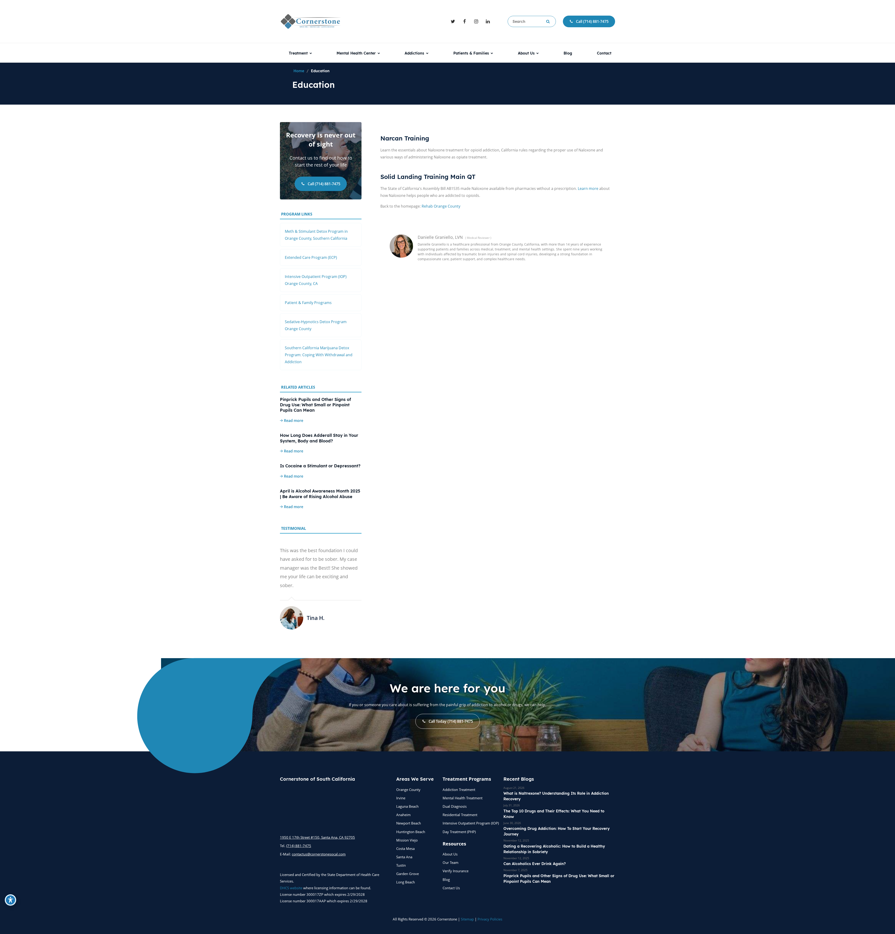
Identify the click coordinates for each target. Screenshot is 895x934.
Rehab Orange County (441, 206)
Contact (604, 53)
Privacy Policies (490, 919)
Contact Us (451, 888)
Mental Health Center (356, 53)
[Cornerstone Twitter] (453, 21)
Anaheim (403, 814)
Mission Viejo (407, 840)
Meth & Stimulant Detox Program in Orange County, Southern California (316, 235)
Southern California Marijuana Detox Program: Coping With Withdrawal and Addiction (318, 354)
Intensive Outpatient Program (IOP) (471, 823)
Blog (568, 53)
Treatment (298, 53)
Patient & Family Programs (308, 302)
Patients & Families (471, 53)
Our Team (450, 862)
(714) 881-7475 (298, 845)
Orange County (408, 789)
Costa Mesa (405, 848)
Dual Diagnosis (455, 806)
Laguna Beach (407, 806)
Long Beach (405, 882)
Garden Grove (407, 873)
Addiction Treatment (459, 789)
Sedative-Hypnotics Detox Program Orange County (316, 325)
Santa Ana (404, 857)
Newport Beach (408, 823)
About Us (526, 53)
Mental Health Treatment (462, 798)
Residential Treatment (460, 814)
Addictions (414, 53)
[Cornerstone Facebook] (464, 21)
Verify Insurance (455, 871)
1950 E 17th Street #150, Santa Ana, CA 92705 (317, 837)
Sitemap (467, 919)
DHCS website (291, 888)
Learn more (588, 188)
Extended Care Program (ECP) (311, 257)
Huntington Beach (410, 831)
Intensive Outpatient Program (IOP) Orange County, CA (316, 280)
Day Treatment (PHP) (459, 831)
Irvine (400, 798)
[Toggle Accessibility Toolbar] (10, 900)
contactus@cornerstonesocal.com (319, 854)
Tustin (401, 865)
